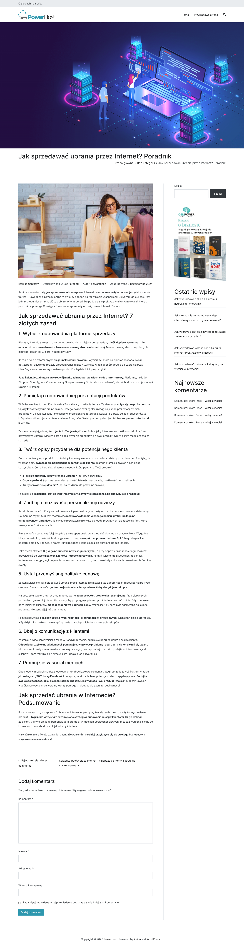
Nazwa (23, 851)
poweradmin (98, 283)
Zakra (137, 939)
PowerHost (110, 939)
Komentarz (25, 798)
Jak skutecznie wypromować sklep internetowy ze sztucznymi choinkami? (197, 318)
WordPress (153, 939)
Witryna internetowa (30, 885)
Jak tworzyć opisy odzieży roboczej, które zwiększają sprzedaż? (200, 334)
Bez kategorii (71, 283)
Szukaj (178, 185)
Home (185, 14)
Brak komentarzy (28, 283)
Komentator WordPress (188, 422)
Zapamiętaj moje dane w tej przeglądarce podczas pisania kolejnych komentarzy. (71, 902)
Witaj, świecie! (213, 400)
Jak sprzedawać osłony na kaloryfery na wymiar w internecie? (198, 366)
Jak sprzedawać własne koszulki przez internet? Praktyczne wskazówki (197, 350)
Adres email (26, 868)
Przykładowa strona (206, 14)
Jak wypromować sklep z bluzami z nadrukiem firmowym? (195, 301)
